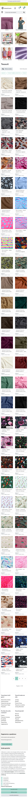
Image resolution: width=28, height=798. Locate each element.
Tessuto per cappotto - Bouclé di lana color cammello (21, 91)
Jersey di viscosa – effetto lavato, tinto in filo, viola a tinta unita (6, 350)
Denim (17, 701)
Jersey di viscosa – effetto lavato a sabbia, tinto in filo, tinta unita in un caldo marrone (7, 331)
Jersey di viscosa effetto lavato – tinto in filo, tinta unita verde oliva (21, 350)
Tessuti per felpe (5, 705)
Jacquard (17, 717)
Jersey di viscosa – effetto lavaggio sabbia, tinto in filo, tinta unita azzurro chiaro (20, 191)
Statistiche (6, 778)
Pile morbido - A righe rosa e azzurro (21, 231)
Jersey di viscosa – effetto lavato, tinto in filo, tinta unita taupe (6, 291)
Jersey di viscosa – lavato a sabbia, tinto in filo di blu (7, 410)
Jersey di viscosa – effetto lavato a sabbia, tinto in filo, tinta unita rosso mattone (20, 291)
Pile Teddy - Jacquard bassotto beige (6, 610)
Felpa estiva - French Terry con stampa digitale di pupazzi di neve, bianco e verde (21, 490)
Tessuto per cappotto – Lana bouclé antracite (6, 131)
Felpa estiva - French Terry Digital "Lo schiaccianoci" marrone (7, 470)
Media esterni (6, 781)
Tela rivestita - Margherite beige (6, 550)
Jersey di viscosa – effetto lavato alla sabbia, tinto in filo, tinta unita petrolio (20, 311)
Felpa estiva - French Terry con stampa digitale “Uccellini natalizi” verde (7, 490)
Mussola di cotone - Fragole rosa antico (20, 550)
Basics (3, 73)
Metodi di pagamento (6, 739)
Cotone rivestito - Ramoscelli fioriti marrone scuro (6, 271)
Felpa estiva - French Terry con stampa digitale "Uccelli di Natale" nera (21, 470)
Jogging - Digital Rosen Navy (20, 430)
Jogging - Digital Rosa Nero (6, 430)
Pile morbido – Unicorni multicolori (6, 570)
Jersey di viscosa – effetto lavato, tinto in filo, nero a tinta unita (20, 410)
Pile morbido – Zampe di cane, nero (7, 191)
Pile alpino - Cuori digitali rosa (20, 171)
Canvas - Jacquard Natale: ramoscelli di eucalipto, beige (7, 530)
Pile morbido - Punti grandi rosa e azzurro (7, 231)
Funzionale (6, 784)
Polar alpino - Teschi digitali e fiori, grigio (6, 151)
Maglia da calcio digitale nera (20, 670)
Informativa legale (9, 771)
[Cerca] (24, 12)
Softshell (3, 720)
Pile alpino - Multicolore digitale (20, 151)
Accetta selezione (14, 795)
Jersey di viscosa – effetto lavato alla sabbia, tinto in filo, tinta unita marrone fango (6, 311)
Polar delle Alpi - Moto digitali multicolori (20, 131)
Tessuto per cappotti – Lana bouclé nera (21, 111)
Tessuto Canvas (5, 717)
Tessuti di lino (4, 701)
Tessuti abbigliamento (14, 73)
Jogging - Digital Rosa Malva (6, 450)
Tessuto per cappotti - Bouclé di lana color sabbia (7, 111)
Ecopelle (3, 719)
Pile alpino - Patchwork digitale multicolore (20, 251)
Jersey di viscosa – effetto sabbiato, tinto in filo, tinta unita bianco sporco (6, 370)
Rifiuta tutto (14, 792)
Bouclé (17, 715)
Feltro (2, 715)
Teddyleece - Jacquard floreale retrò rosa (6, 650)
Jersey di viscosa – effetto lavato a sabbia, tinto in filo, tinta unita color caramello (6, 211)
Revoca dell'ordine (6, 744)
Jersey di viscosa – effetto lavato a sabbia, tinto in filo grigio (20, 331)
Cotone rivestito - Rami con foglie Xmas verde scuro (20, 530)
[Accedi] (15, 8)
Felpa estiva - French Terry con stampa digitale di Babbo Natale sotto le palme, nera (21, 450)
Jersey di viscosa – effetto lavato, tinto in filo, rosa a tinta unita (20, 390)
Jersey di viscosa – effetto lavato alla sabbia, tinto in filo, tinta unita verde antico (6, 390)
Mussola (3, 706)
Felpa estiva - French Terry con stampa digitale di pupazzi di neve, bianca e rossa (7, 510)
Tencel (17, 713)
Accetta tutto (14, 789)
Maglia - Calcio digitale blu (19, 650)
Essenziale (6, 777)
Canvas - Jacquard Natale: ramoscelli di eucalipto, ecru (21, 510)
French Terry (18, 703)
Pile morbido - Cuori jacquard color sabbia (6, 630)
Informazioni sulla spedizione (8, 737)
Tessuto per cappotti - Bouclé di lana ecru (7, 91)
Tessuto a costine (20, 705)
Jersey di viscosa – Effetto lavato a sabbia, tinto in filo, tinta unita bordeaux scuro (21, 370)
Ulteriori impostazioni (6, 786)
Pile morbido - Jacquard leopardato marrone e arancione (21, 630)
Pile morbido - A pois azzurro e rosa (21, 211)
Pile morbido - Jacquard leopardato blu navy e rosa (21, 610)
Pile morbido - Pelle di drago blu (20, 590)
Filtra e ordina (8, 68)
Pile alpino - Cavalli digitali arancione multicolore (6, 171)
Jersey (17, 699)
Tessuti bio (18, 722)
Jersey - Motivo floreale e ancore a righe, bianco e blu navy (6, 670)
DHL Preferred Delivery (9, 783)
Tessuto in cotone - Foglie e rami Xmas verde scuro (20, 271)
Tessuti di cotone (5, 699)
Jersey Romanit (19, 706)
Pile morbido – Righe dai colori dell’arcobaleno (7, 251)
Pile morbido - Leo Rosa (20, 570)
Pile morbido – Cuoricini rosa (5, 590)
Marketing (5, 780)
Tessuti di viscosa (6, 703)
